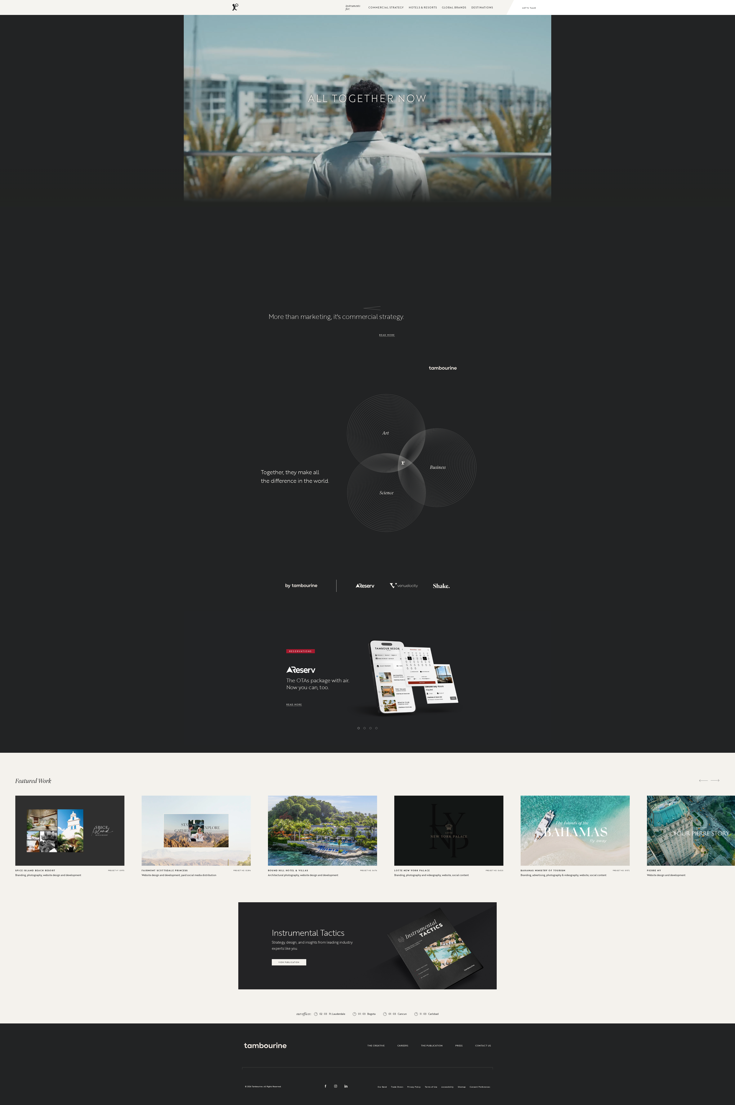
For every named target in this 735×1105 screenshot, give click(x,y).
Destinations (482, 7)
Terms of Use (431, 1086)
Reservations (485, 154)
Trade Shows (397, 1086)
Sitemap (462, 1086)
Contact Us (483, 1045)
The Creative (376, 1045)
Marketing (315, 172)
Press (458, 1045)
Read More (387, 334)
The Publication (432, 1045)
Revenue (405, 171)
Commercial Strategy (386, 7)
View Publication (289, 961)
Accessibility (447, 1086)
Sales (236, 154)
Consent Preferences (480, 1086)
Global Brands (454, 7)
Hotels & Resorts (423, 7)
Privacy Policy (414, 1086)
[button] (359, 728)
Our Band (382, 1086)
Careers (402, 1045)
